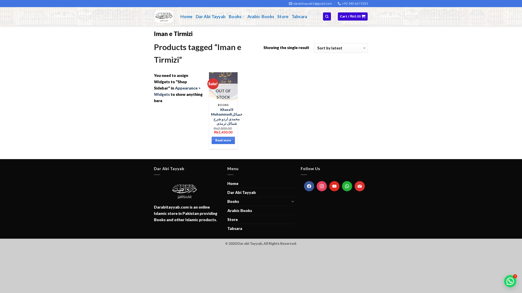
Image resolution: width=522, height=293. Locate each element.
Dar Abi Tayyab (211, 16)
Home (186, 16)
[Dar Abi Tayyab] (164, 16)
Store (283, 16)
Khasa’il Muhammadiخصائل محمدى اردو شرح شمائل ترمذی (226, 116)
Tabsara (299, 16)
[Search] (327, 16)
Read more (223, 140)
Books (235, 16)
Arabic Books (260, 16)
